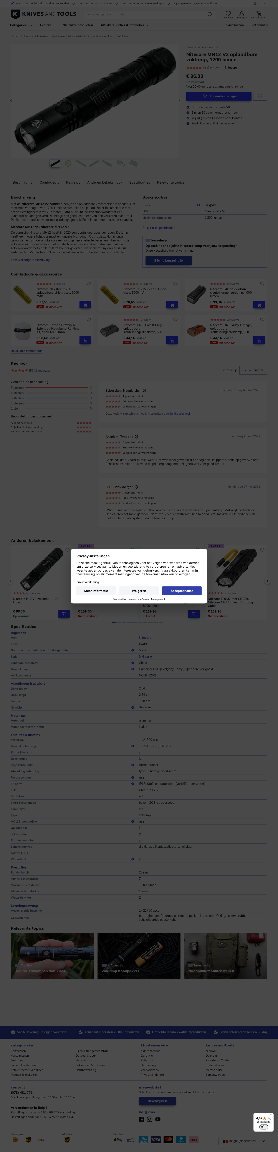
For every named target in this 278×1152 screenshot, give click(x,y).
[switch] (263, 1126)
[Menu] (271, 1115)
